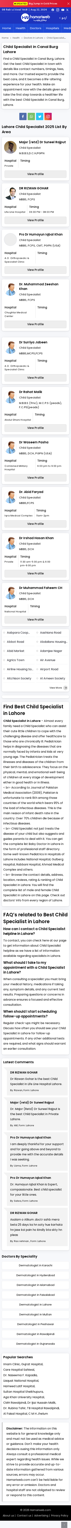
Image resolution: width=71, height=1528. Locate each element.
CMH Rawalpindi (14, 1403)
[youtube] (63, 9)
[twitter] (67, 9)
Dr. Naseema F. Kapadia (20, 1375)
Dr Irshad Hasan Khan (36, 538)
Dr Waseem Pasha (33, 442)
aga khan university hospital (23, 1397)
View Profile (35, 174)
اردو (64, 18)
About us (8, 1515)
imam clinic (11, 1364)
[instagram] (48, 116)
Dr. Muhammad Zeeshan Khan (38, 286)
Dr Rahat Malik (30, 392)
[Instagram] (58, 9)
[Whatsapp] (31, 116)
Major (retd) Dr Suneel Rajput (42, 142)
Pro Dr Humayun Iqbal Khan (41, 234)
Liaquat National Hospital (20, 1381)
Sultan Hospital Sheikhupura (23, 1392)
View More (56, 687)
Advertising (41, 1515)
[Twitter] (39, 116)
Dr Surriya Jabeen (33, 342)
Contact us (24, 1515)
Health (20, 28)
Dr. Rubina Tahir (14, 1408)
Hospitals (52, 28)
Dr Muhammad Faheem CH (40, 588)
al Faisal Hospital (15, 1414)
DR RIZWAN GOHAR (33, 188)
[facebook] (53, 9)
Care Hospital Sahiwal (18, 1370)
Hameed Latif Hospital (19, 1386)
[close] (68, 3)
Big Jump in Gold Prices (37, 3)
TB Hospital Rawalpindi (43, 1408)
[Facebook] (23, 116)
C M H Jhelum (38, 1414)
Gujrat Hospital (32, 1364)
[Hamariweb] (35, 18)
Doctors (35, 28)
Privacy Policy (59, 1515)
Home (6, 28)
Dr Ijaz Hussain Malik (41, 1403)
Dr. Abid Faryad (31, 492)
